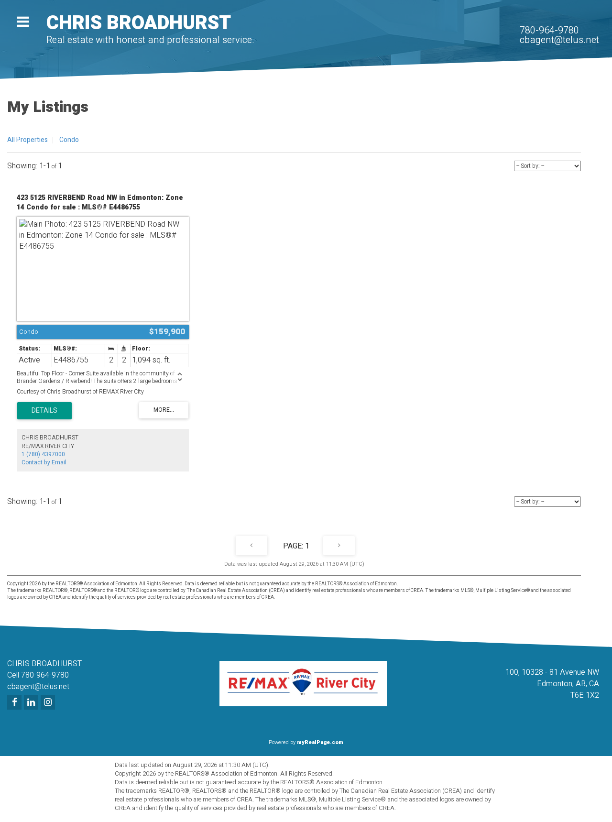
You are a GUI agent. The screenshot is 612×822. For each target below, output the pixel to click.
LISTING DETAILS (44, 410)
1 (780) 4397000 (43, 454)
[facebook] (15, 703)
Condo (69, 140)
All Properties (27, 140)
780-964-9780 (549, 30)
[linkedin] (32, 703)
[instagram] (49, 703)
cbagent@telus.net (559, 40)
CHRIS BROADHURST (138, 23)
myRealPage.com (320, 742)
